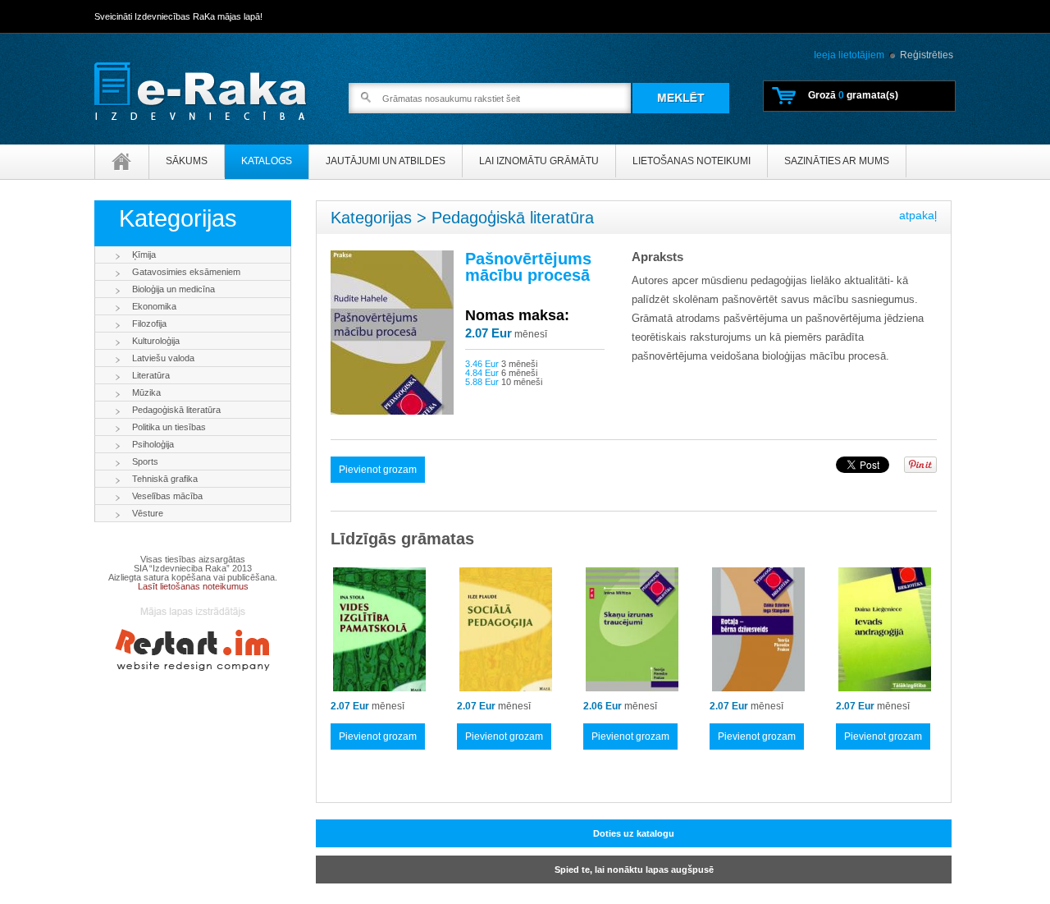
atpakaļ (918, 215)
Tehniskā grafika (165, 479)
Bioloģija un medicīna (173, 289)
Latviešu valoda (163, 358)
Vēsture (147, 513)
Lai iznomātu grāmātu (539, 161)
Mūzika (146, 392)
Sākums (187, 161)
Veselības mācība (167, 496)
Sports (145, 461)
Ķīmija (144, 254)
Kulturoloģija (156, 341)
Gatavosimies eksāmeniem (186, 272)
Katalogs (266, 161)
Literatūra (151, 375)
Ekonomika (154, 306)
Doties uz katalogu (633, 833)
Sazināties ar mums (836, 161)
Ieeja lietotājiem (849, 55)
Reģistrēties (926, 55)
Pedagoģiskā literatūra (176, 410)
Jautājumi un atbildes (385, 161)
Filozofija (149, 323)
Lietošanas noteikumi (691, 161)
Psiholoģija (153, 444)
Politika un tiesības (169, 427)
